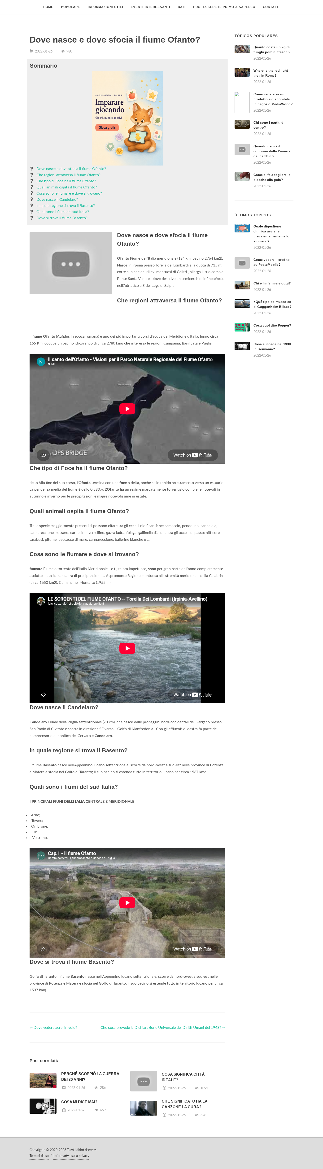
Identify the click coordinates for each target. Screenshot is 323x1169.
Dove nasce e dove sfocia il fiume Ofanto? (71, 169)
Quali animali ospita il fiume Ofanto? (66, 187)
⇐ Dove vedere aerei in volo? (53, 1087)
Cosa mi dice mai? (79, 1161)
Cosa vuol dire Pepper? (272, 384)
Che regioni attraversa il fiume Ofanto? (68, 175)
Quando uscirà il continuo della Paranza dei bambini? (272, 151)
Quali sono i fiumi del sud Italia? (62, 212)
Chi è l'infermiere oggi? (272, 342)
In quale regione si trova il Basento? (65, 206)
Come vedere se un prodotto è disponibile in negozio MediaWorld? (273, 99)
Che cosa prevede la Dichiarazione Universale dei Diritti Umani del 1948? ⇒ (162, 1087)
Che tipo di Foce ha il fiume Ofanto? (66, 181)
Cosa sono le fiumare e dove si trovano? (69, 193)
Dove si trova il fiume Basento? (61, 218)
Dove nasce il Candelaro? (57, 199)
